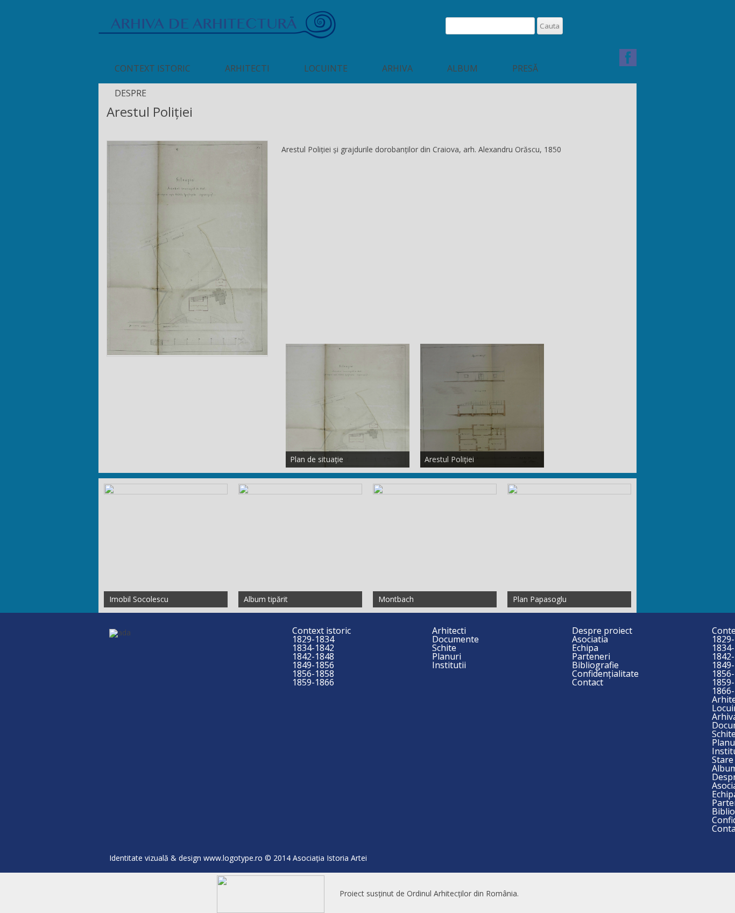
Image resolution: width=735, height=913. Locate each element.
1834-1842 (313, 648)
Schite (444, 648)
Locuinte (326, 68)
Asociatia (590, 639)
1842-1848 (313, 656)
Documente (455, 639)
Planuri (446, 656)
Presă (525, 68)
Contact (587, 682)
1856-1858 (313, 674)
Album (462, 68)
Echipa (585, 648)
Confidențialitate (605, 674)
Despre (130, 93)
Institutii (449, 665)
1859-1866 (313, 682)
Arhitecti (247, 68)
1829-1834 (313, 639)
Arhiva (397, 68)
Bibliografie (595, 665)
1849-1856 (313, 665)
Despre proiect (602, 630)
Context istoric (152, 68)
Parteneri (591, 656)
